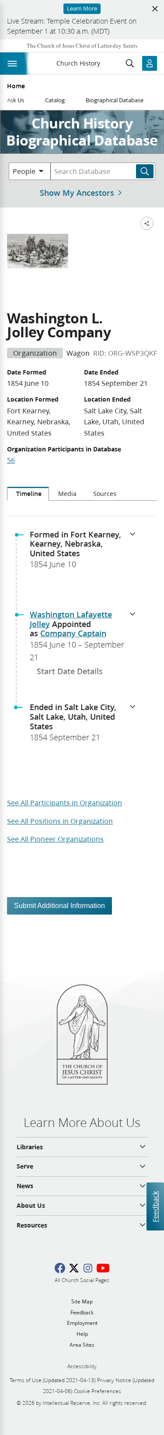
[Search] (145, 171)
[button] (85, 552)
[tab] (28, 494)
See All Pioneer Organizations (55, 839)
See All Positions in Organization (60, 821)
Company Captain (73, 633)
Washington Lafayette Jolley (71, 619)
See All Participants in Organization (64, 802)
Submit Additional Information (59, 905)
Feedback (155, 1206)
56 (11, 460)
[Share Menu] (147, 223)
